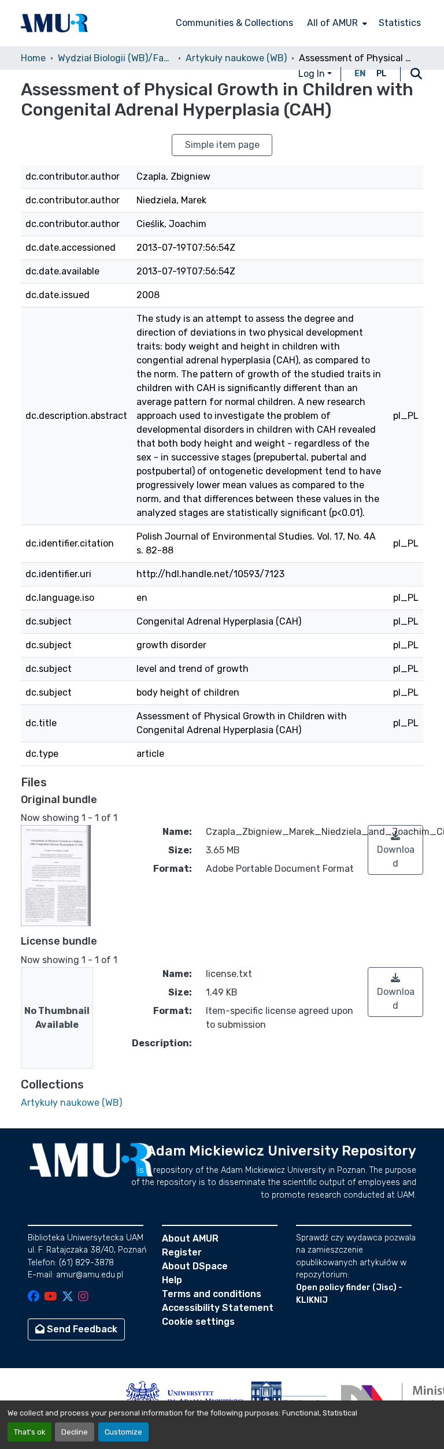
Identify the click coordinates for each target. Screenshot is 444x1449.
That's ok (29, 1432)
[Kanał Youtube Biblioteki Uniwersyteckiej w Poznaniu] (50, 1297)
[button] (54, 23)
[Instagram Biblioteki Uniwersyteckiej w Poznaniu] (83, 1297)
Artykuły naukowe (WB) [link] (236, 58)
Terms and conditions (211, 1293)
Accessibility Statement (217, 1307)
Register (182, 1252)
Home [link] (33, 58)
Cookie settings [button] (198, 1321)
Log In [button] (312, 73)
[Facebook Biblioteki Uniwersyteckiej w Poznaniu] (33, 1297)
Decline (74, 1432)
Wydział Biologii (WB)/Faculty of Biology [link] (115, 58)
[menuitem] (336, 23)
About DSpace (195, 1266)
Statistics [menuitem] (400, 22)
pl (381, 74)
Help (172, 1280)
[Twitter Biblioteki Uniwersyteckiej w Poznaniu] (67, 1297)
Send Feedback (81, 1329)
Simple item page (222, 144)
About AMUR (190, 1238)
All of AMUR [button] (332, 22)
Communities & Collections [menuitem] (234, 22)
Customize (123, 1432)
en (360, 74)
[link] (395, 850)
